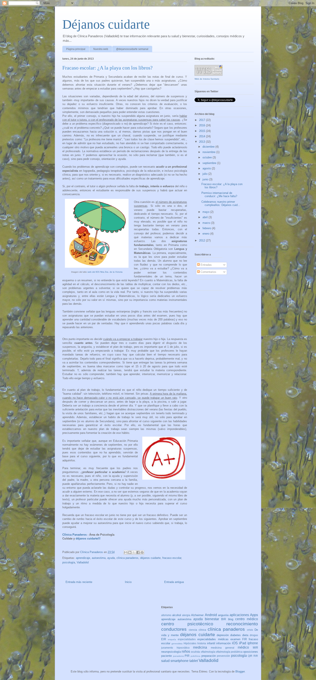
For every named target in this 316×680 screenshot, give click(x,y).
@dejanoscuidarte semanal (132, 49)
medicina (200, 647)
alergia (186, 615)
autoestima (99, 557)
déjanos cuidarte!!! (88, 538)
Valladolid (83, 562)
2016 (202, 125)
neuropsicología (171, 651)
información (223, 643)
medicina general (222, 647)
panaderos (178, 656)
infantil (211, 643)
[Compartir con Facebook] (138, 552)
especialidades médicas (212, 639)
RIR (255, 655)
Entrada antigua (174, 582)
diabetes (235, 635)
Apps (254, 615)
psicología (68, 562)
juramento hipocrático (175, 647)
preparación (208, 655)
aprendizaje (83, 557)
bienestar (212, 619)
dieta (245, 635)
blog (230, 619)
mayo (206, 211)
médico (243, 647)
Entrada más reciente (79, 582)
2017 (202, 120)
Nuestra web (100, 49)
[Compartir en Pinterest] (142, 552)
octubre (207, 157)
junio (205, 179)
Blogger (240, 671)
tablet (193, 661)
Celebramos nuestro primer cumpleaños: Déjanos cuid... (220, 203)
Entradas (206, 264)
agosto (207, 168)
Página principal (75, 49)
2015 (202, 131)
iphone (252, 643)
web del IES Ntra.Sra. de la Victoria (105, 272)
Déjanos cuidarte (106, 24)
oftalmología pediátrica (229, 651)
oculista (195, 651)
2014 (202, 136)
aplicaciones (239, 615)
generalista (177, 643)
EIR (163, 639)
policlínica (195, 656)
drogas (254, 635)
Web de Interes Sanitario (207, 79)
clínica (202, 629)
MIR (255, 647)
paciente (166, 655)
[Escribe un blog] (130, 552)
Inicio (128, 582)
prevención (223, 655)
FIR (244, 639)
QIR (250, 655)
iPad (242, 643)
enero (206, 233)
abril (205, 217)
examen (235, 639)
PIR (187, 655)
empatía (172, 639)
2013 (202, 141)
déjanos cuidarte (150, 557)
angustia (223, 615)
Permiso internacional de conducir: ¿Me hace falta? (219, 194)
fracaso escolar (171, 557)
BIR (223, 619)
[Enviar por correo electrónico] (126, 552)
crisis (250, 629)
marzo (206, 222)
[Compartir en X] (134, 552)
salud (165, 661)
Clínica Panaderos (74, 534)
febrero (207, 228)
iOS (235, 643)
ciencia (193, 629)
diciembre (208, 146)
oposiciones (250, 651)
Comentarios (208, 272)
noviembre (209, 152)
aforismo (166, 615)
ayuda (111, 557)
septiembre (209, 163)
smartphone (179, 661)
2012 (202, 240)
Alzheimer (197, 615)
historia (201, 643)
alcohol (176, 615)
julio (205, 173)
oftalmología (208, 651)
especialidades (187, 639)
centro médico (246, 619)
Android (211, 615)
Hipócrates (190, 643)
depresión (223, 635)
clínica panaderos (127, 557)
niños (186, 651)
